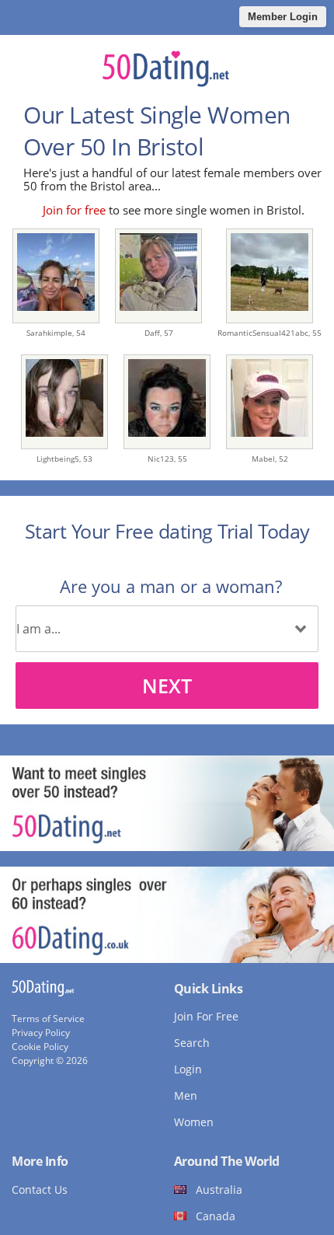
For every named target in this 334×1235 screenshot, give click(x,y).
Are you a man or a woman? (171, 586)
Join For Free (206, 1016)
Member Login (283, 17)
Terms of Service (48, 1018)
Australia (219, 1189)
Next (167, 685)
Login (188, 1069)
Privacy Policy (41, 1032)
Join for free (74, 210)
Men (185, 1095)
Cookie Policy (40, 1046)
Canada (215, 1216)
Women (194, 1122)
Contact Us (40, 1189)
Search (192, 1042)
